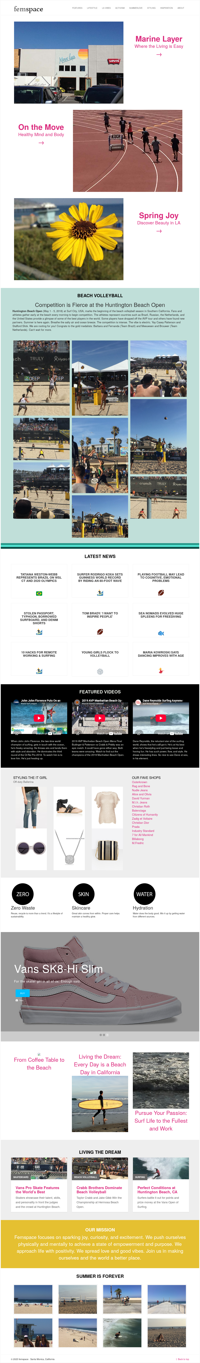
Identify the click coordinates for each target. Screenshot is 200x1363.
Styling (151, 8)
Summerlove (135, 8)
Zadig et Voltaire (142, 818)
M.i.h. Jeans (139, 802)
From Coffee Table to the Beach (39, 1063)
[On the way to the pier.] (167, 1299)
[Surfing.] (122, 1333)
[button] (6, 986)
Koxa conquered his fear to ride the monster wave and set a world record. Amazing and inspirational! (100, 576)
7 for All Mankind (142, 835)
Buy (100, 1007)
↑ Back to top (182, 1359)
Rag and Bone (141, 786)
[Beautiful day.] (78, 1333)
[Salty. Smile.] (33, 1333)
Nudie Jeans (140, 790)
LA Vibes (106, 8)
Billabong (138, 839)
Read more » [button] (20, 922)
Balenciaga (139, 810)
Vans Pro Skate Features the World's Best (37, 1189)
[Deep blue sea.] (33, 1299)
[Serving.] (78, 1299)
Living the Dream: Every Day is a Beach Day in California (100, 1064)
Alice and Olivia (141, 794)
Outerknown (139, 782)
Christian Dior (140, 822)
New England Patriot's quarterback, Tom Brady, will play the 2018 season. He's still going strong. (100, 615)
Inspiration (166, 8)
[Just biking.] (122, 1299)
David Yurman (141, 798)
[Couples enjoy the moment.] (167, 1333)
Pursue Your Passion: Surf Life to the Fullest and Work (161, 1120)
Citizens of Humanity (145, 814)
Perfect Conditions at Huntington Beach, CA (157, 1189)
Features (77, 8)
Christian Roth (141, 806)
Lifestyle (92, 8)
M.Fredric (138, 843)
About (181, 8)
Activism (120, 8)
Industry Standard (143, 831)
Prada (136, 827)
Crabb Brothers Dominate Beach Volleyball (99, 1189)
